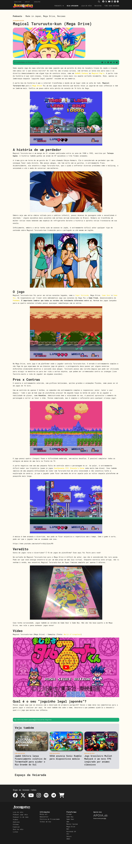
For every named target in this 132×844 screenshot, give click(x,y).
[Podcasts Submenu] (63, 5)
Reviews (61, 16)
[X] (105, 62)
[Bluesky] (116, 62)
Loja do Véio (86, 6)
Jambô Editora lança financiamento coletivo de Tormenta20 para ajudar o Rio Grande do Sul (30, 760)
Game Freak (20, 720)
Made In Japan (28, 720)
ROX (105, 818)
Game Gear (106, 295)
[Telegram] (113, 62)
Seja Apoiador (72, 6)
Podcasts (57, 6)
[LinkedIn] (108, 62)
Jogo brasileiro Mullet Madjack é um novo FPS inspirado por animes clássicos (98, 760)
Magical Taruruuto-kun (38, 720)
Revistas (98, 6)
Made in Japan (33, 16)
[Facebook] (102, 62)
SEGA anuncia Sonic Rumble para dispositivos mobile (66, 757)
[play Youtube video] (66, 667)
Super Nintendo (82, 295)
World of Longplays (72, 634)
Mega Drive (49, 16)
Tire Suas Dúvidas (111, 6)
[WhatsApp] (110, 62)
